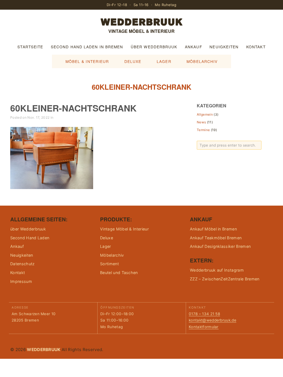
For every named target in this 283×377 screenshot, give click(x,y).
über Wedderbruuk (154, 46)
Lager (164, 61)
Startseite (30, 46)
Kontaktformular (204, 327)
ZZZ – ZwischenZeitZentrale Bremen (225, 279)
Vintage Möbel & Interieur (124, 229)
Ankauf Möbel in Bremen (213, 229)
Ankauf (193, 46)
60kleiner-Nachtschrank (73, 108)
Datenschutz (22, 263)
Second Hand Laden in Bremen (87, 46)
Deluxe (133, 61)
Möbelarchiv (202, 61)
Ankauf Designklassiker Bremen (220, 246)
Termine (203, 130)
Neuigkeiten (224, 46)
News (201, 122)
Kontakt (256, 46)
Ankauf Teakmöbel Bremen (216, 237)
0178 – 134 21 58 (204, 314)
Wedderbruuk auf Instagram (217, 270)
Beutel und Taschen (119, 272)
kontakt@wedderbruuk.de (212, 320)
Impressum (21, 281)
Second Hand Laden (29, 237)
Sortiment (109, 263)
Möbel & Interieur (87, 61)
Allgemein (205, 114)
